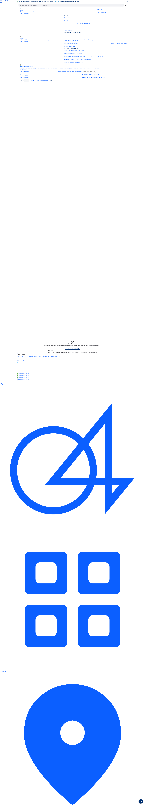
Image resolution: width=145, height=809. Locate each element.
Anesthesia (60, 65)
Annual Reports (4, 96)
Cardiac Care (84, 65)
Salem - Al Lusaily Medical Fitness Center (74, 50)
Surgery (80, 71)
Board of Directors (5, 89)
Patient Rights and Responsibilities (90, 77)
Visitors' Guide (97, 74)
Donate (32, 80)
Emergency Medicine (100, 65)
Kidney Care (69, 68)
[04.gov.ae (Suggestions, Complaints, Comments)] (72, 456)
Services (3, 671)
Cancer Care (77, 65)
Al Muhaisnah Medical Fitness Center (73, 53)
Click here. (56, 1)
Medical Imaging (82, 68)
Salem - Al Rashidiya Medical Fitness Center (74, 56)
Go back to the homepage (72, 348)
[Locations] (72, 744)
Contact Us (3, 101)
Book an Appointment (42, 80)
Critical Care (91, 65)
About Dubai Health (5, 85)
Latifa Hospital (67, 27)
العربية (26, 80)
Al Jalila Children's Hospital (70, 17)
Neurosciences (95, 68)
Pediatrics (75, 68)
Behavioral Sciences (69, 65)
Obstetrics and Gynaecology (64, 71)
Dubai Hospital (67, 20)
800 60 (19, 363)
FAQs (1, 99)
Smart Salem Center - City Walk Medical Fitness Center (77, 59)
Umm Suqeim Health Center (71, 43)
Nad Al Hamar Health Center (71, 40)
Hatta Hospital (67, 24)
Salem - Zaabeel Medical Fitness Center (73, 62)
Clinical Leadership (101, 12)
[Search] (20, 5)
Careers (2, 98)
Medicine (89, 68)
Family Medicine (62, 68)
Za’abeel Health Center (69, 46)
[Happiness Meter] (2, 383)
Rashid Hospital (68, 30)
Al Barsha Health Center (70, 34)
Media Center (3, 94)
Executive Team (4, 90)
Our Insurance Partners (87, 74)
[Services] (72, 599)
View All (83, 23)
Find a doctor (100, 9)
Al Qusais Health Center (70, 37)
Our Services (102, 77)
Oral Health (75, 71)
